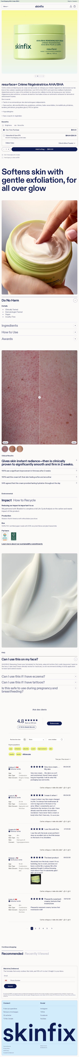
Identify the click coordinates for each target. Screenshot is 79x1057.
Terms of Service (7, 1046)
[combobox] (36, 739)
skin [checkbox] (50, 749)
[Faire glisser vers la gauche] (36, 76)
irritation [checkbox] (17, 749)
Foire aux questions (10, 1009)
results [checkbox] (11, 754)
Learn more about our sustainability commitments (22, 544)
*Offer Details (8, 1019)
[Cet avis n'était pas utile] (68, 788)
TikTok (42, 1012)
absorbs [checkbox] (25, 749)
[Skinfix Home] (39, 6)
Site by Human (43, 1045)
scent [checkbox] (33, 749)
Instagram (43, 1009)
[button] (5, 6)
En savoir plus (55, 815)
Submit (10, 986)
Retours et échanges (10, 1012)
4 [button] (43, 928)
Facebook (43, 1015)
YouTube (43, 1019)
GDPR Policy (6, 1050)
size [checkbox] (10, 749)
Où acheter (7, 1015)
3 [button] (39, 928)
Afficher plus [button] (27, 754)
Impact (7, 500)
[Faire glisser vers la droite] (43, 76)
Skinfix (45, 1047)
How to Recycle (24, 500)
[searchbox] (16, 739)
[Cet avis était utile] (64, 788)
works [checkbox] (19, 754)
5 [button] (47, 928)
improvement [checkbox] (42, 749)
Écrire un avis (54, 723)
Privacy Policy (6, 1048)
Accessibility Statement (8, 1052)
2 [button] (35, 928)
